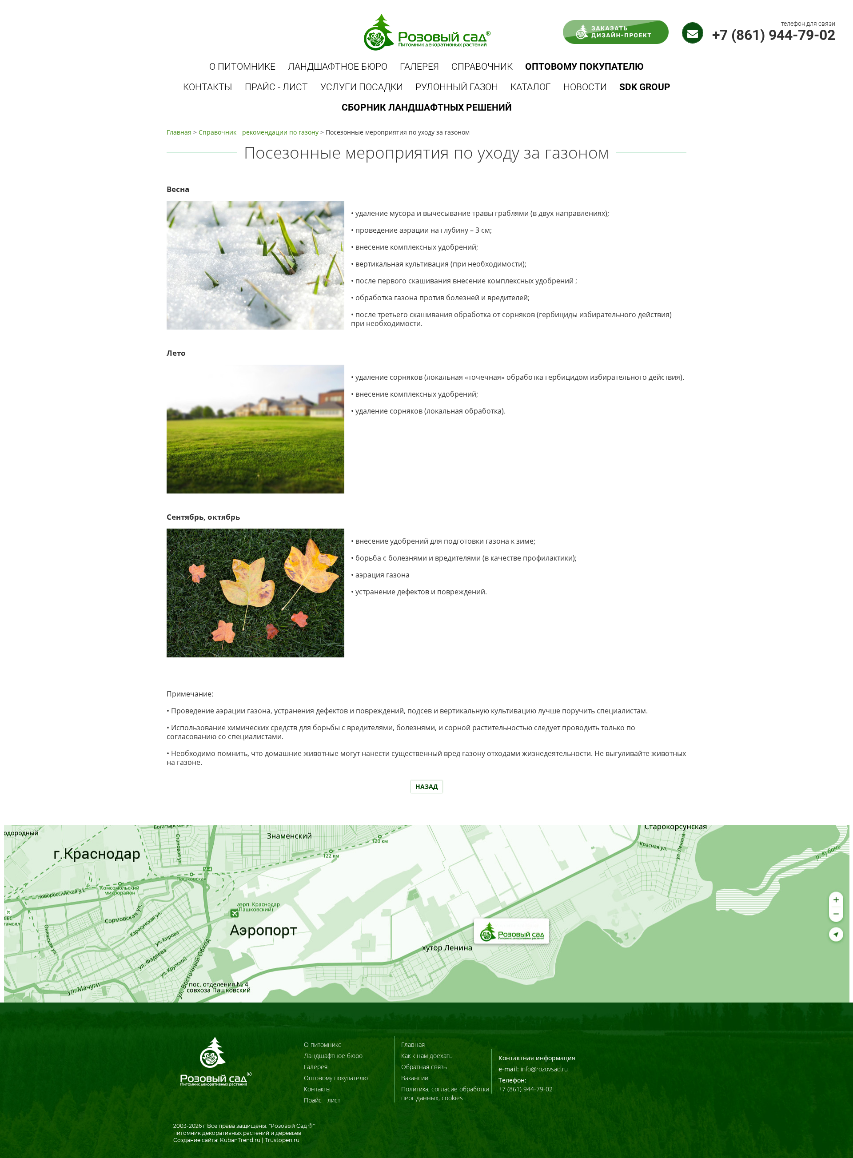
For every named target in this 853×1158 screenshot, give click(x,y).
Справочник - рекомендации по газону (259, 132)
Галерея (419, 66)
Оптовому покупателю (336, 1078)
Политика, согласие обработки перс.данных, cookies (445, 1093)
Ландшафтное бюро (337, 66)
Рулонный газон (456, 87)
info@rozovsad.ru (544, 1069)
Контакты (207, 87)
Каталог (530, 87)
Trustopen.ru (282, 1140)
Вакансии (414, 1078)
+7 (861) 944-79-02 (773, 35)
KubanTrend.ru (240, 1140)
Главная (179, 132)
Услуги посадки (361, 87)
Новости (585, 87)
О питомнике (242, 66)
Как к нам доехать (427, 1055)
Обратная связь (424, 1066)
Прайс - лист (276, 87)
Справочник (482, 66)
